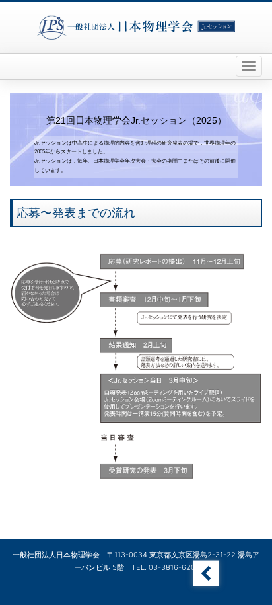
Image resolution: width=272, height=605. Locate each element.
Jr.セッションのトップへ (206, 573)
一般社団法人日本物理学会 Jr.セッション (136, 27)
